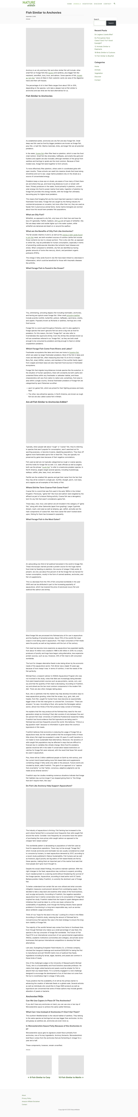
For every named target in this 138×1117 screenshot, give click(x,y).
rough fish (46, 467)
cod (59, 221)
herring (51, 73)
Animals (28, 19)
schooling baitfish (73, 315)
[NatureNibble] (35, 4)
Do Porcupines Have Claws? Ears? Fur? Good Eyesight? (104, 40)
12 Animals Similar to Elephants (102, 48)
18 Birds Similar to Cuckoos (105, 52)
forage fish (40, 153)
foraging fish (74, 352)
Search (96, 19)
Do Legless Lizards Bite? (104, 34)
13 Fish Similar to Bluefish (104, 56)
